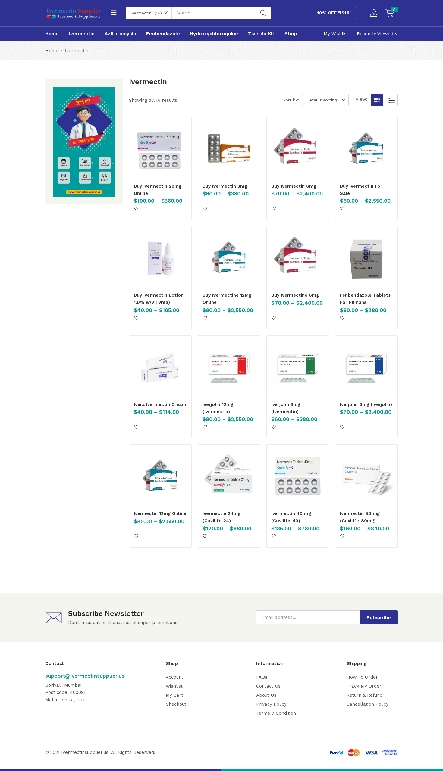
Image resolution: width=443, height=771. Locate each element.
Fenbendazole (163, 33)
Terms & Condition (276, 713)
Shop (290, 33)
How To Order (362, 677)
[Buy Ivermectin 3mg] (229, 149)
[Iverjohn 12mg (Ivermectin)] (229, 367)
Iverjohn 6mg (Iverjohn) (366, 404)
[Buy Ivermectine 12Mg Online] (229, 258)
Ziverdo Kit (261, 33)
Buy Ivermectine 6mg (295, 295)
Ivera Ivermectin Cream (160, 404)
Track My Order (364, 686)
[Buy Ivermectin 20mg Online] (160, 149)
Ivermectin (82, 33)
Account (174, 677)
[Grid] (377, 100)
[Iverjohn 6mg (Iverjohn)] (366, 367)
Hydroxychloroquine (214, 33)
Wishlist (174, 686)
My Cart (174, 695)
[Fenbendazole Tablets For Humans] (366, 258)
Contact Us (268, 686)
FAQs (261, 677)
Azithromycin (120, 33)
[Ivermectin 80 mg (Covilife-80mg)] (366, 476)
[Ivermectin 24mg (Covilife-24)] (229, 476)
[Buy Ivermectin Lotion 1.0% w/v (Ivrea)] (160, 258)
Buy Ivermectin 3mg (225, 186)
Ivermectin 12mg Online (160, 513)
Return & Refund (364, 695)
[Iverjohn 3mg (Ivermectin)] (297, 367)
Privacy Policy (271, 704)
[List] (392, 100)
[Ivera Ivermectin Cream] (160, 367)
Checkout (176, 704)
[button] (149, 13)
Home (52, 33)
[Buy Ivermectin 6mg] (297, 149)
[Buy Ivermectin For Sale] (366, 149)
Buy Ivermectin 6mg (293, 186)
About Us (266, 695)
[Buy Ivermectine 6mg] (297, 258)
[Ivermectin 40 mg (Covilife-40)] (297, 476)
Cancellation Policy (367, 704)
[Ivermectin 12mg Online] (160, 476)
